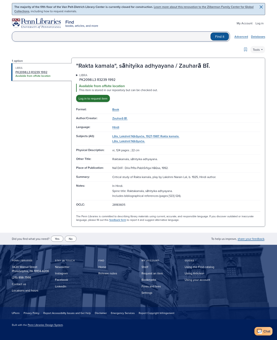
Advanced (241, 37)
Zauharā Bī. (120, 118)
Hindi (115, 127)
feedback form (117, 220)
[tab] (41, 72)
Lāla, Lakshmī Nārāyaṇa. (128, 141)
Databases (258, 37)
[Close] (261, 7)
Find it (219, 36)
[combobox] (111, 36)
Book (115, 109)
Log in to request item (93, 98)
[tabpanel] (168, 87)
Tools (256, 50)
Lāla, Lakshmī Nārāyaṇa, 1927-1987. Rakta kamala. (145, 136)
